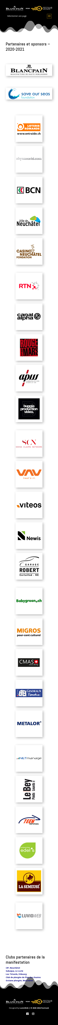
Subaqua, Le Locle (14, 971)
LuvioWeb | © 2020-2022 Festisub (34, 1008)
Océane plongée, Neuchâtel (19, 980)
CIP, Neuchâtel (13, 968)
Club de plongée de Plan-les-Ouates (23, 977)
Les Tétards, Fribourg (16, 974)
